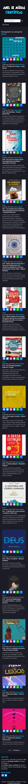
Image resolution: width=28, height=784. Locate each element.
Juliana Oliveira (18, 110)
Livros (4, 62)
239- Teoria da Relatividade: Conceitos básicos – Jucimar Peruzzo (11, 600)
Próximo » (17, 750)
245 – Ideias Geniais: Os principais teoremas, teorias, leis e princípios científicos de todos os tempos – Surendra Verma (13, 318)
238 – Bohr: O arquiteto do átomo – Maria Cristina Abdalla (13, 649)
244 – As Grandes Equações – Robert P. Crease (12, 366)
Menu (7, 24)
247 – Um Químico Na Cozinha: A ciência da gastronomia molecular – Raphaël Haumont (13, 210)
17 (13, 750)
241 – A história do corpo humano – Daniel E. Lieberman (13, 512)
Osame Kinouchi (19, 64)
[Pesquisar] (22, 20)
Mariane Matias (19, 414)
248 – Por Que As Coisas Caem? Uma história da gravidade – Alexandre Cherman (12, 161)
